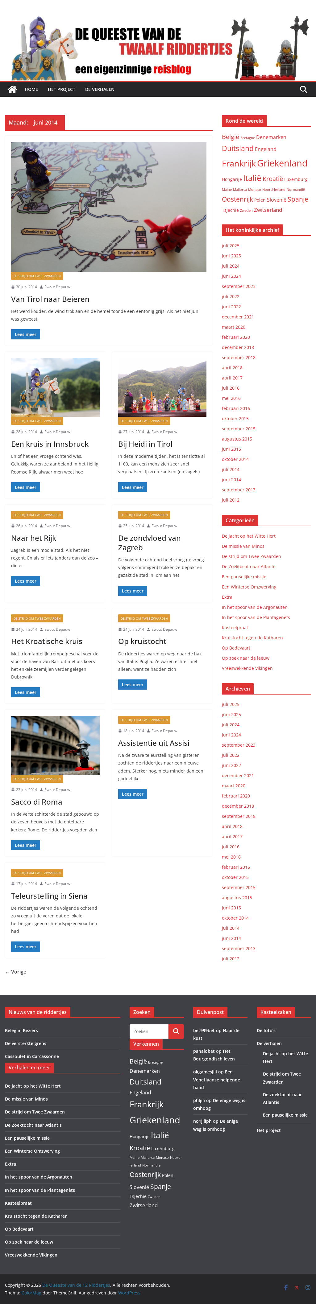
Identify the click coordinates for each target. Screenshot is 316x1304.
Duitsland (238, 148)
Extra (227, 597)
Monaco (254, 189)
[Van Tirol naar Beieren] (108, 207)
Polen (260, 200)
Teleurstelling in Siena (49, 896)
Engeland (265, 149)
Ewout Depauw (57, 286)
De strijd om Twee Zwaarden (37, 276)
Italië (252, 178)
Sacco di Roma (36, 802)
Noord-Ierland (273, 189)
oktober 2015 (235, 418)
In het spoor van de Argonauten (255, 607)
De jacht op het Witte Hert (249, 536)
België (230, 137)
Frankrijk (239, 163)
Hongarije (232, 179)
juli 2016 (230, 388)
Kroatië (273, 178)
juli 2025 (230, 245)
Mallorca (240, 189)
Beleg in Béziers (21, 1030)
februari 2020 (236, 337)
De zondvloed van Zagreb (149, 542)
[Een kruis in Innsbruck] (55, 387)
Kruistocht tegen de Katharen (252, 638)
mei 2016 (231, 398)
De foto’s (266, 1030)
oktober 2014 (235, 459)
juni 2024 (231, 276)
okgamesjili (205, 1072)
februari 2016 (236, 408)
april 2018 (232, 368)
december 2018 (238, 347)
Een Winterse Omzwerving (249, 587)
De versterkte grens (25, 1043)
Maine (227, 189)
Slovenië (276, 199)
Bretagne (247, 138)
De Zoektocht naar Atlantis (249, 566)
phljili (199, 1100)
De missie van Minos (243, 546)
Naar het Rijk (33, 538)
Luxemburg (296, 179)
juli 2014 (230, 469)
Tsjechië (230, 210)
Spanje (298, 199)
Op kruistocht (142, 641)
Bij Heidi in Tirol (145, 444)
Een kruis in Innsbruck (50, 444)
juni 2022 (231, 307)
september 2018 (239, 357)
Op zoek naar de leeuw (245, 658)
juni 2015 (231, 449)
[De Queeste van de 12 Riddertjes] (12, 89)
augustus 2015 (237, 439)
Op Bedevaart (236, 648)
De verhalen (99, 89)
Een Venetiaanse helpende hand (216, 1079)
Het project (61, 89)
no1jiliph (202, 1121)
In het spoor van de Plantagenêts (256, 617)
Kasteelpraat (235, 627)
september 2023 (239, 286)
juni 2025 (231, 256)
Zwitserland (268, 209)
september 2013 (239, 490)
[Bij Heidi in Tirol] (162, 387)
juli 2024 (230, 266)
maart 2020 (233, 327)
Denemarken (271, 137)
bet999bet (204, 1030)
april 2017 (232, 378)
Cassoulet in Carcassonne (32, 1056)
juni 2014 (231, 479)
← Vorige (15, 971)
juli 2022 (230, 296)
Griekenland (282, 163)
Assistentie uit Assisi (153, 743)
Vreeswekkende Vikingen (247, 668)
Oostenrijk (237, 199)
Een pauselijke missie (244, 577)
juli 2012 (230, 500)
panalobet (204, 1051)
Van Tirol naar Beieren (50, 299)
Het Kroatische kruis (46, 641)
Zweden (246, 210)
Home (31, 89)
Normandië (296, 189)
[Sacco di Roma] (55, 745)
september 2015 (239, 429)
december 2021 (238, 317)
